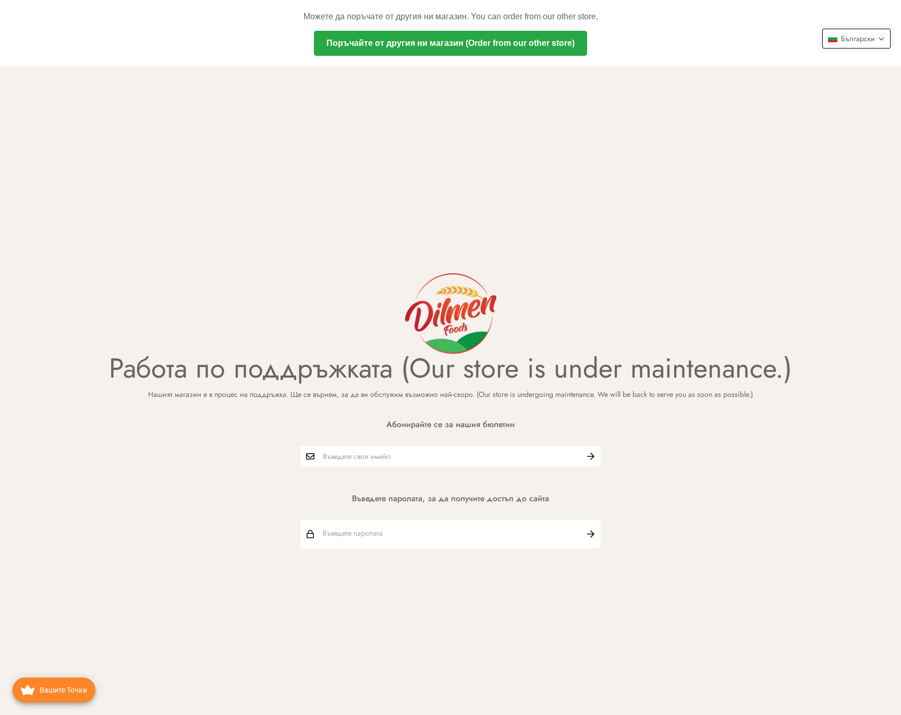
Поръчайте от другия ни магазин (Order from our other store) (450, 43)
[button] (856, 38)
